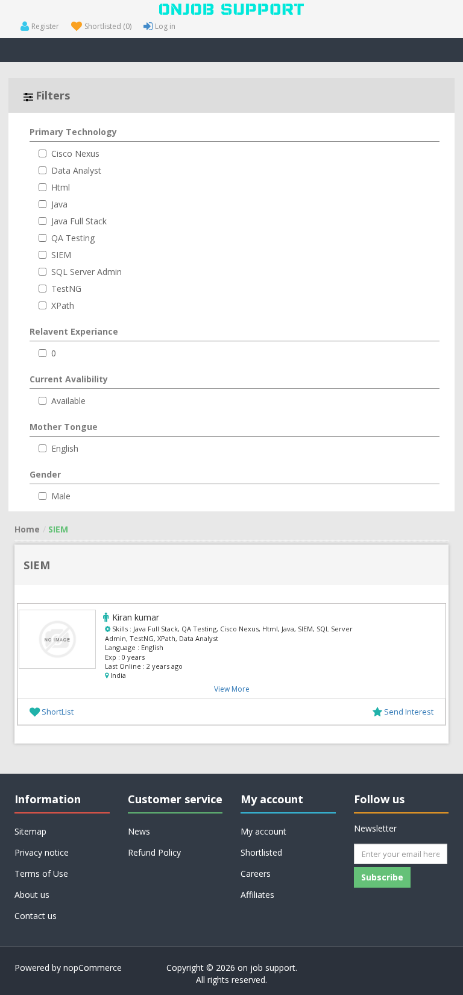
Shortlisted (261, 852)
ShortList (58, 711)
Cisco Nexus (75, 153)
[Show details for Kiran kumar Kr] (57, 639)
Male (61, 496)
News (139, 831)
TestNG (66, 288)
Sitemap (30, 831)
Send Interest (408, 711)
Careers (256, 873)
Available (68, 400)
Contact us (35, 915)
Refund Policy (154, 852)
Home (27, 529)
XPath (62, 305)
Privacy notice (41, 852)
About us (31, 894)
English (64, 448)
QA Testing (73, 238)
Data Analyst (76, 170)
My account (263, 831)
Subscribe (382, 877)
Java (59, 204)
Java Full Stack (79, 221)
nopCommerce (92, 967)
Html (60, 187)
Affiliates (257, 894)
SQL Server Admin (86, 271)
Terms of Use (41, 873)
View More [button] (232, 689)
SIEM (61, 255)
